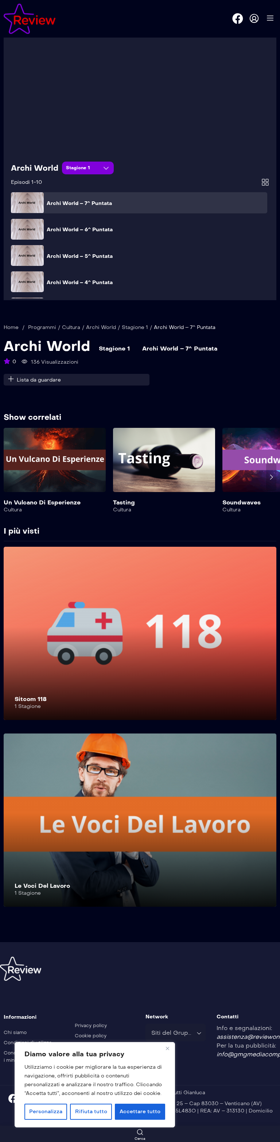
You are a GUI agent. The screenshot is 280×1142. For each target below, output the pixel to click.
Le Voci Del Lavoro (42, 885)
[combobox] (175, 1032)
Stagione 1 (79, 167)
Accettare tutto (140, 1111)
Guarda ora (54, 464)
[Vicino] (167, 1048)
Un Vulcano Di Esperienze (42, 502)
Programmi (42, 327)
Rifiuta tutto (91, 1111)
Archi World (34, 168)
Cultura (71, 327)
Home (11, 327)
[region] (95, 1084)
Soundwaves (241, 502)
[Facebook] (238, 19)
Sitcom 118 (31, 699)
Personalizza (45, 1111)
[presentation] (9, 477)
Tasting (124, 502)
